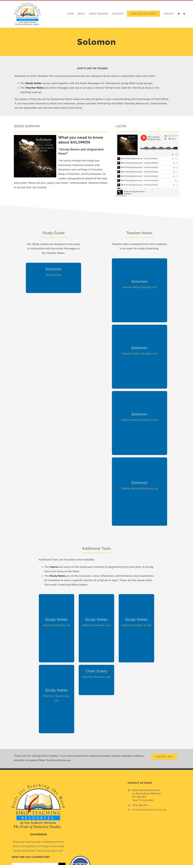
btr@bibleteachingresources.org (149, 810)
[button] (184, 14)
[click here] (75, 107)
